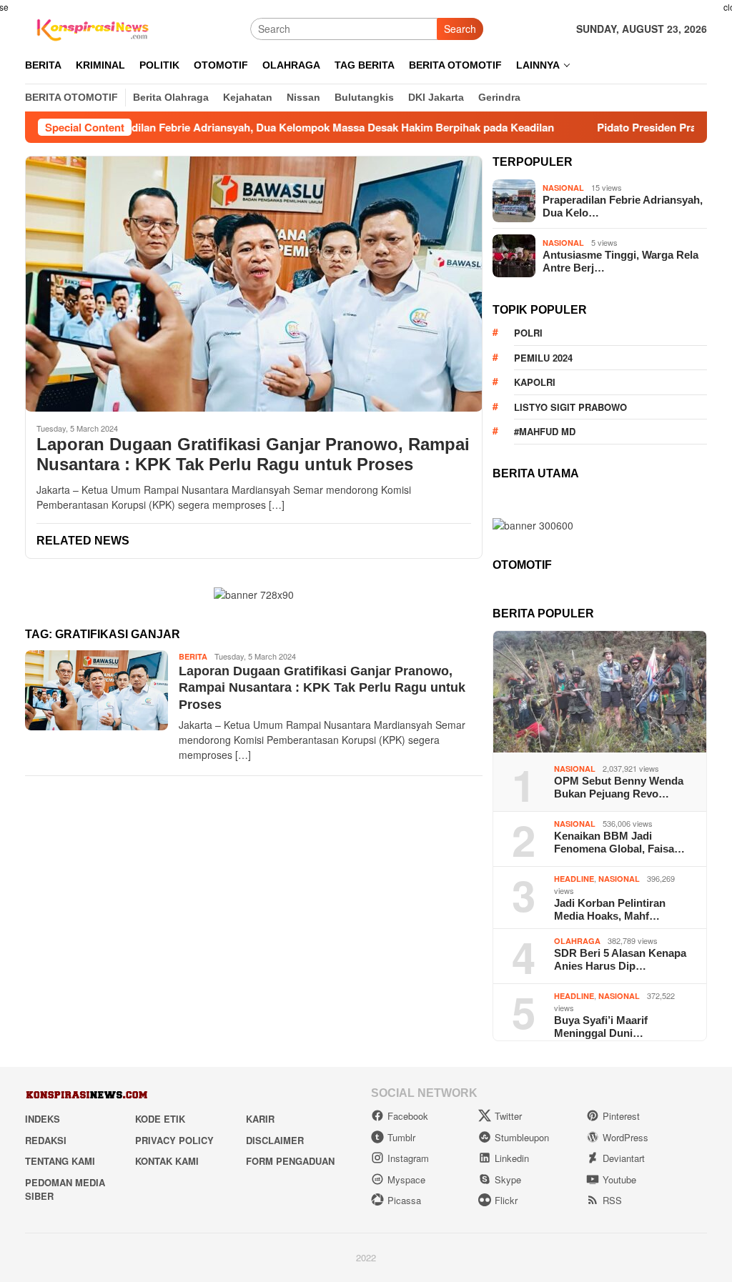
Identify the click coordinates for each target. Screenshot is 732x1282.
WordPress (625, 1137)
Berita (193, 656)
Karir (260, 1119)
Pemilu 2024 (543, 357)
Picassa (404, 1200)
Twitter (508, 1116)
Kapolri (534, 382)
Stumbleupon (522, 1137)
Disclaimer (275, 1140)
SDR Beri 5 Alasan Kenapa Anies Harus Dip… (620, 959)
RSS (612, 1200)
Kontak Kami (167, 1161)
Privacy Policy (174, 1140)
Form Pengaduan (290, 1161)
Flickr (506, 1200)
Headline (574, 878)
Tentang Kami (60, 1161)
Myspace (406, 1179)
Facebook (407, 1116)
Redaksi (45, 1140)
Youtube (619, 1179)
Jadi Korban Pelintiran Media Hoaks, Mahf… (610, 909)
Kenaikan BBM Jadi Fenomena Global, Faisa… (619, 842)
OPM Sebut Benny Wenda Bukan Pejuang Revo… (618, 787)
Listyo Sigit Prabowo (570, 407)
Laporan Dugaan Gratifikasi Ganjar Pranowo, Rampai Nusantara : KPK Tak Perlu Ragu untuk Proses (253, 454)
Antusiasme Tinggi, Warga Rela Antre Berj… (620, 261)
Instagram (408, 1158)
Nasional (563, 187)
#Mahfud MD (544, 431)
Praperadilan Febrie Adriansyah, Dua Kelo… (623, 206)
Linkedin (512, 1158)
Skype (508, 1179)
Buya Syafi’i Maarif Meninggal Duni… (601, 1026)
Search (460, 28)
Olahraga (577, 940)
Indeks (42, 1119)
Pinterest (621, 1116)
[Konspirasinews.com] (91, 27)
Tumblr (401, 1137)
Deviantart (624, 1158)
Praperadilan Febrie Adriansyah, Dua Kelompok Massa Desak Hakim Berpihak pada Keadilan (281, 127)
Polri (528, 332)
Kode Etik (160, 1119)
